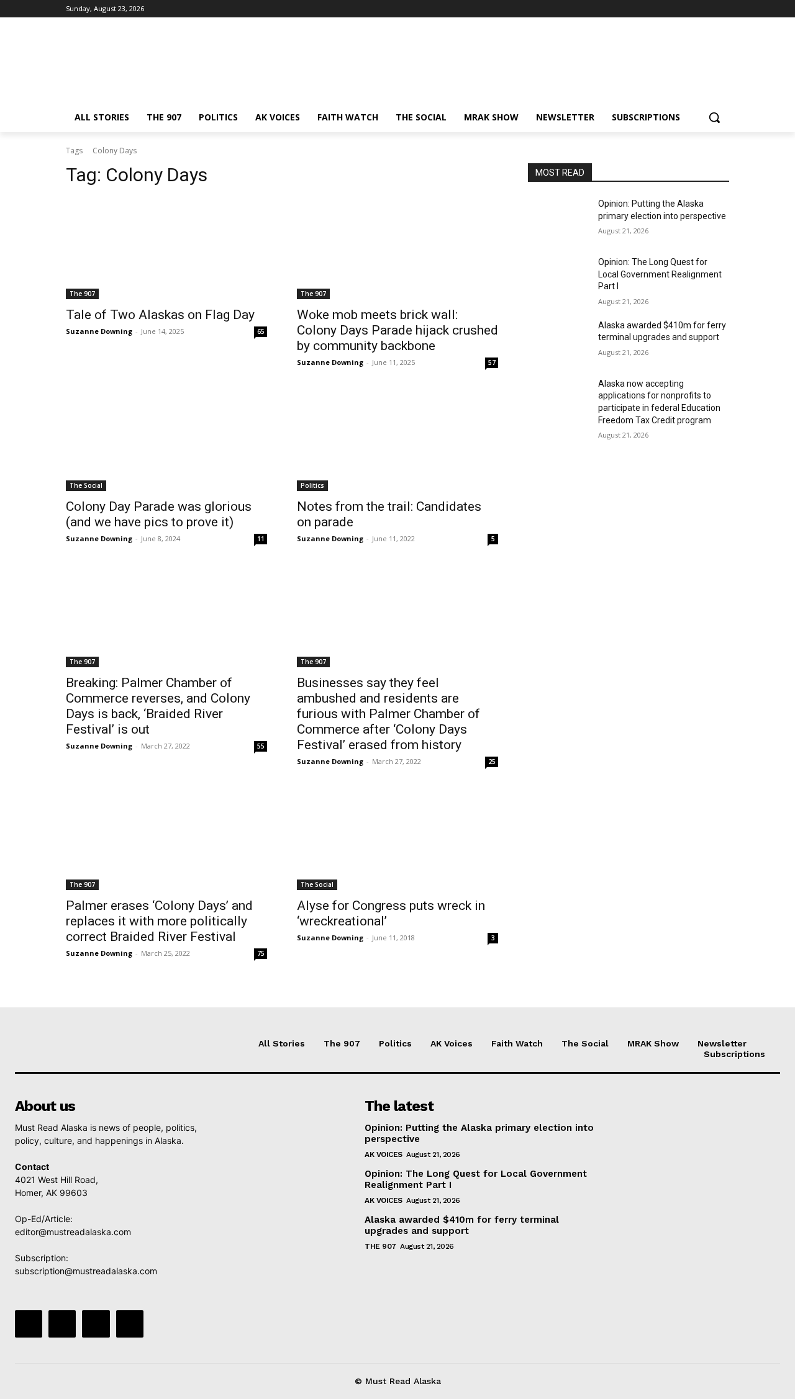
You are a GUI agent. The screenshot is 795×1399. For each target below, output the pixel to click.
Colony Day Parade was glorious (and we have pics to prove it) (159, 514)
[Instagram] (670, 9)
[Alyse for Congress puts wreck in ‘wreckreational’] (397, 839)
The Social (86, 485)
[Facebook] (653, 9)
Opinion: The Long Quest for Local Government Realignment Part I (660, 274)
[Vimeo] (704, 9)
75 (261, 953)
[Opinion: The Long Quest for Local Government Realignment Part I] (558, 277)
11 (261, 538)
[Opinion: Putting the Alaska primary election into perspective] (558, 219)
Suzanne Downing (99, 331)
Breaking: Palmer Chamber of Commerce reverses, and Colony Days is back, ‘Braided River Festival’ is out (158, 706)
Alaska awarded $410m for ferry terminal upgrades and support (462, 1225)
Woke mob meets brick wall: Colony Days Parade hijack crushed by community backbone (397, 330)
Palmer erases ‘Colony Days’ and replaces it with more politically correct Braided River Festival (159, 921)
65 (261, 331)
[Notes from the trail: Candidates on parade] (397, 440)
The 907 (82, 293)
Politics (312, 485)
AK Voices (383, 1154)
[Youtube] (722, 9)
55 (261, 746)
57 (492, 362)
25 (492, 761)
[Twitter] (688, 9)
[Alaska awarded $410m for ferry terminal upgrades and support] (558, 341)
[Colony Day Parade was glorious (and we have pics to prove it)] (166, 440)
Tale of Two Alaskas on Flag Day (160, 314)
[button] (714, 117)
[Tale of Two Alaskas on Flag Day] (166, 249)
